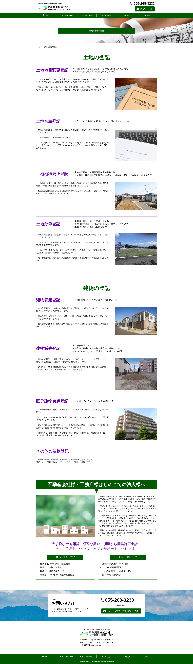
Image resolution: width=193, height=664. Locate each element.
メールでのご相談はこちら (124, 610)
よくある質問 (106, 15)
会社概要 (147, 15)
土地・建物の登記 (86, 15)
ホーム (47, 15)
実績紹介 (126, 15)
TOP (39, 47)
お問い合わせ (146, 9)
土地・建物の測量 (66, 15)
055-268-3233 (144, 3)
